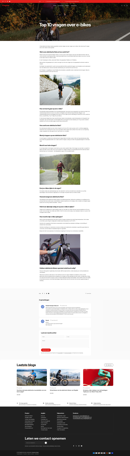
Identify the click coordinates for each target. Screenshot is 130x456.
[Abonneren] (46, 443)
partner (42, 426)
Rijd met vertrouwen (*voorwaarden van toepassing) (27, 404)
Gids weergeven (28, 426)
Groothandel (43, 424)
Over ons (43, 415)
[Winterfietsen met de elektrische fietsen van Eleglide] (65, 377)
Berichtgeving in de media (46, 428)
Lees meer (18, 394)
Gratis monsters (44, 422)
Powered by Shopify (35, 452)
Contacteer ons (44, 419)
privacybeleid (60, 352)
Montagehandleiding (29, 424)
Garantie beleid (60, 426)
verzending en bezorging (62, 424)
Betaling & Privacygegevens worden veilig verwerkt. (102, 404)
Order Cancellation (61, 429)
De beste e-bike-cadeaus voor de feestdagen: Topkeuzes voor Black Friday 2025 (95, 390)
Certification (43, 417)
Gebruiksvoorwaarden (61, 419)
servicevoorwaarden (68, 352)
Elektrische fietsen (29, 415)
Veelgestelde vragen (61, 415)
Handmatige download (29, 421)
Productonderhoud (29, 428)
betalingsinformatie (61, 422)
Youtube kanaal (44, 429)
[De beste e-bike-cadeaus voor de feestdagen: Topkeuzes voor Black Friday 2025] (98, 377)
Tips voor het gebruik (45, 421)
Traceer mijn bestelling (29, 419)
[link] (81, 415)
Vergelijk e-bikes (28, 417)
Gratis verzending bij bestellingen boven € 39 (52, 404)
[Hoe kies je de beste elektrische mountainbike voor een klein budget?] (32, 377)
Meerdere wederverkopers (62, 417)
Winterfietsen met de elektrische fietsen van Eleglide (64, 390)
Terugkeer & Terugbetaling (62, 428)
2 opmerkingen (89, 293)
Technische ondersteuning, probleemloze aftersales (77, 404)
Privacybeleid (60, 421)
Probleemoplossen (29, 422)
